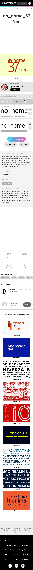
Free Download (18, 139)
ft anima (16, 511)
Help (6, 554)
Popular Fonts (9, 541)
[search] (22, 3)
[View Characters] (30, 109)
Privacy (25, 554)
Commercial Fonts (11, 545)
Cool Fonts (24, 545)
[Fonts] (9, 3)
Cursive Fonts (9, 550)
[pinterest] (23, 566)
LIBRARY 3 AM (16, 423)
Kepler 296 (16, 401)
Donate (8, 183)
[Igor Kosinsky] (5, 87)
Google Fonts (23, 550)
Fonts (5, 9)
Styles (12, 9)
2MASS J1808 (16, 379)
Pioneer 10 (16, 445)
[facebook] (10, 566)
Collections (20, 9)
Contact (15, 89)
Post (27, 304)
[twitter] (16, 566)
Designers (27, 531)
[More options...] (30, 113)
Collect (12, 144)
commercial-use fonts (16, 531)
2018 (9, 254)
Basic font (20, 191)
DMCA (16, 559)
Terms (7, 559)
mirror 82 (16, 336)
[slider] (17, 101)
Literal (16, 467)
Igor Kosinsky (16, 86)
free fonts (5, 531)
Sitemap (25, 559)
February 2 (16, 489)
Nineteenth (16, 358)
